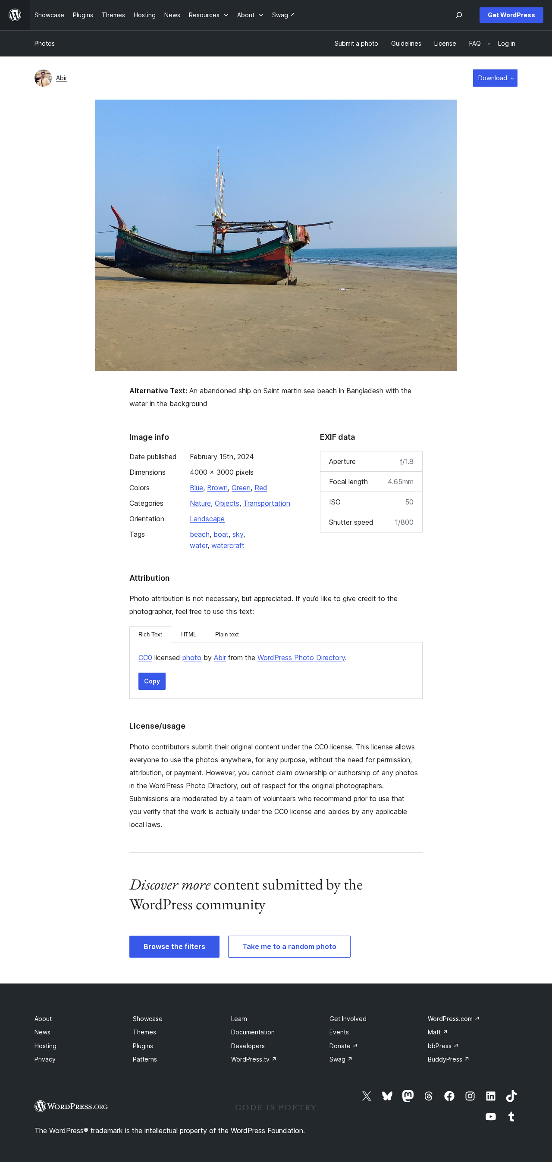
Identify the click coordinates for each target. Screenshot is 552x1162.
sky (237, 534)
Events (339, 1032)
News (42, 1032)
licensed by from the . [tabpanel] (242, 657)
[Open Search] (459, 15)
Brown (217, 487)
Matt (438, 1032)
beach (200, 534)
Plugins (143, 1045)
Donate (343, 1045)
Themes (144, 1032)
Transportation (266, 503)
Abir (61, 77)
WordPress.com (454, 1018)
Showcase (148, 1018)
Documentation (253, 1032)
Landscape (207, 518)
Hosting (45, 1045)
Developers (248, 1045)
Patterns (145, 1059)
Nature (200, 503)
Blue (196, 487)
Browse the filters (174, 946)
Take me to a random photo (289, 946)
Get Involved (348, 1018)
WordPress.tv (254, 1059)
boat (221, 534)
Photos (44, 43)
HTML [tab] (188, 634)
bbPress (443, 1045)
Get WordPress (511, 15)
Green (241, 487)
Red (260, 487)
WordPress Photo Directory (301, 657)
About (43, 1018)
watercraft (228, 545)
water (198, 545)
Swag (341, 1059)
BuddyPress (449, 1059)
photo (191, 657)
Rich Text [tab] (150, 634)
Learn (239, 1018)
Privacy (45, 1059)
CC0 (145, 657)
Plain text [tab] (227, 634)
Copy (152, 681)
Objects (227, 503)
